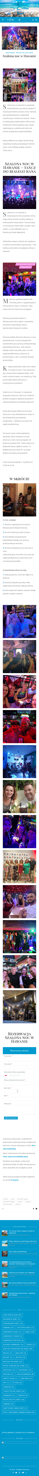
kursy (31, 1344)
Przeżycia (14, 1180)
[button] (17, 1090)
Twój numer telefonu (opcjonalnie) (14, 1072)
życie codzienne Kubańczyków (18, 1412)
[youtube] (23, 2)
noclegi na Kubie (12, 1361)
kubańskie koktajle (8, 1201)
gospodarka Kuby (13, 1323)
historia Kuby (26, 1327)
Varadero (9, 1395)
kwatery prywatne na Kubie (17, 1349)
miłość (7, 1357)
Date (5, 1095)
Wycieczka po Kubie (13, 1399)
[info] (25, 2)
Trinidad (8, 1387)
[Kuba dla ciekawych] (19, 8)
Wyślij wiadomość (11, 1118)
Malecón (21, 1353)
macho (7, 1353)
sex (6, 1383)
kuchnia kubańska (13, 1344)
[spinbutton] (11, 1091)
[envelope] (17, 2)
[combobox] (6, 1075)
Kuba (12, 1199)
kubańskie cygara (22, 1199)
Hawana (5, 1199)
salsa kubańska (7, 1204)
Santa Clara (10, 1378)
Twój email (7, 1064)
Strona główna (8, 1432)
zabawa (17, 1204)
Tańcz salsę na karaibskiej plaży (15, 1157)
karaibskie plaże (12, 1332)
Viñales (23, 1395)
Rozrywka (10, 53)
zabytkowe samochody (15, 1408)
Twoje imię (7, 1056)
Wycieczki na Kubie (24, 53)
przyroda (25, 1370)
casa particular (12, 1315)
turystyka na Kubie (14, 1391)
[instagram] (20, 2)
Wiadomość (7, 1103)
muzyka (19, 1201)
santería (26, 1378)
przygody (28, 1201)
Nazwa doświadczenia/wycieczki (14, 1080)
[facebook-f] (13, 2)
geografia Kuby (11, 1319)
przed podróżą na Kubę (15, 1366)
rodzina (8, 1374)
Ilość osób (7, 1088)
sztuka (17, 1383)
